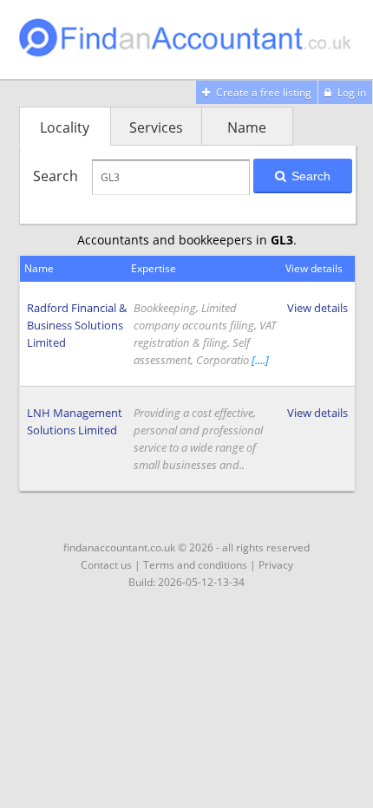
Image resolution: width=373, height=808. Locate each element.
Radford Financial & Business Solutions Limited (77, 325)
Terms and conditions (195, 564)
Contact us (106, 564)
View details (317, 308)
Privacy (275, 564)
